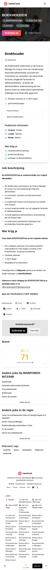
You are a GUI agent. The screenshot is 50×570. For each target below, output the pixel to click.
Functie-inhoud (12, 111)
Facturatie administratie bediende (15, 385)
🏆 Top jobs (10, 500)
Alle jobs (37, 566)
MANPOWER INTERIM (14, 21)
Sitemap (22, 487)
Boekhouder (7, 382)
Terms (8, 487)
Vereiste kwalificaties (15, 117)
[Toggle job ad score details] (45, 364)
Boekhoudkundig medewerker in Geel (17, 425)
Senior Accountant (9, 397)
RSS (28, 487)
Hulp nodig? (34, 330)
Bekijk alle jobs (25, 402)
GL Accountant (7, 429)
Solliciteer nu (11, 33)
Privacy (15, 487)
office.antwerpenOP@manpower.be (16, 287)
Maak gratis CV (34, 33)
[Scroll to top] (46, 566)
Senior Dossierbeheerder (12, 433)
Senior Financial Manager (12, 422)
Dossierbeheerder (9, 389)
